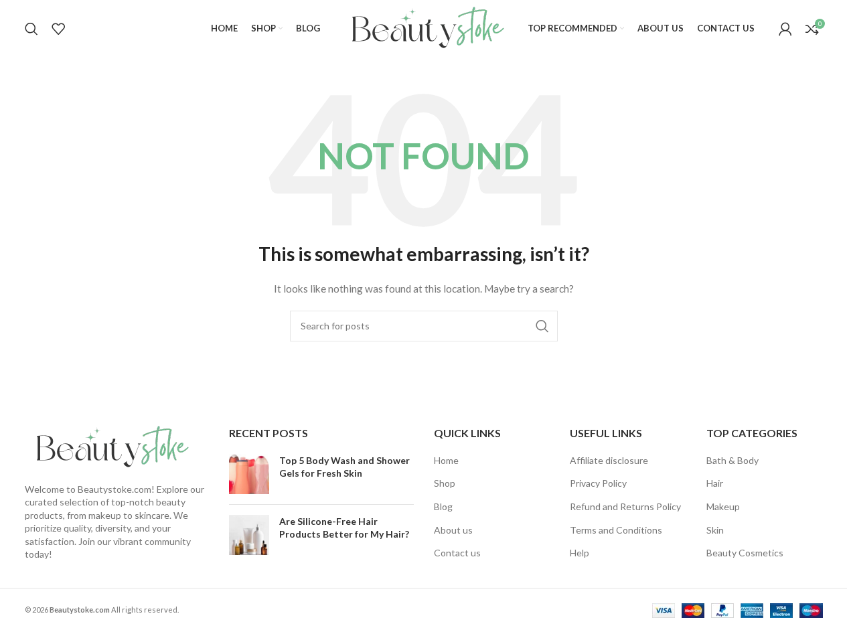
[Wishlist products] (58, 28)
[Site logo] (424, 27)
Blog (443, 506)
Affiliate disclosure (609, 460)
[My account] (785, 28)
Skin (715, 530)
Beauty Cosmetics (744, 552)
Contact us (457, 552)
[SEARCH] (542, 326)
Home (446, 460)
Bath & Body (732, 460)
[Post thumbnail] (249, 474)
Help (579, 552)
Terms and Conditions (616, 530)
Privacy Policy (598, 483)
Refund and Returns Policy (625, 506)
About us (453, 530)
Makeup (723, 506)
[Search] (31, 28)
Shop (444, 483)
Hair (714, 483)
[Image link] (108, 446)
